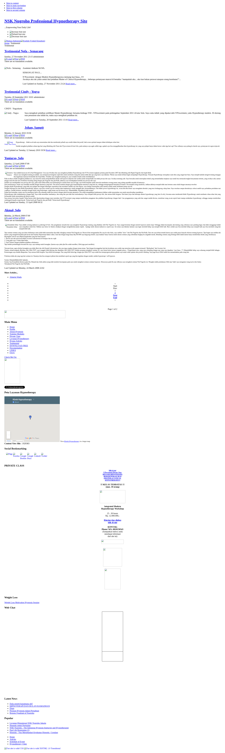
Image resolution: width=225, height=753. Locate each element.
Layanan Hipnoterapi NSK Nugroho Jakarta (28, 723)
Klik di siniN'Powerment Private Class (112, 475)
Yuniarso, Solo (14, 158)
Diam (12, 708)
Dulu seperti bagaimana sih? (21, 704)
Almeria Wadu (16, 277)
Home (7, 43)
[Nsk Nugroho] (12, 383)
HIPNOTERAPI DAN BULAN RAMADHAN (30, 706)
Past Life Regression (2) (19, 730)
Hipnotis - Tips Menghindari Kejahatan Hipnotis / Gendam (34, 732)
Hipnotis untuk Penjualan (20, 725)
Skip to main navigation (16, 5)
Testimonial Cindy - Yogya (21, 91)
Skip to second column (15, 10)
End (115, 298)
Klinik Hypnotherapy (71, 441)
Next (115, 295)
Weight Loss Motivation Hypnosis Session (21, 602)
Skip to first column (14, 8)
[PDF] (22, 59)
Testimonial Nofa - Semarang (23, 51)
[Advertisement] (12, 677)
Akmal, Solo (12, 210)
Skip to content (12, 3)
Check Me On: (10, 357)
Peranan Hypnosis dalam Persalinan (24, 711)
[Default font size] (17, 34)
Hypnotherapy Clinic (18, 744)
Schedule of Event (17, 742)
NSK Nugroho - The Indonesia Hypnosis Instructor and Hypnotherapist (39, 728)
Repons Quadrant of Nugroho (22, 713)
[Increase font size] (18, 32)
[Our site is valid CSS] (14, 748)
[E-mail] (8, 59)
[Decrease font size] (18, 36)
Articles (13, 739)
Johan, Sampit (34, 127)
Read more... (71, 84)
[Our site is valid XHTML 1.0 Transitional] (42, 748)
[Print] (15, 59)
